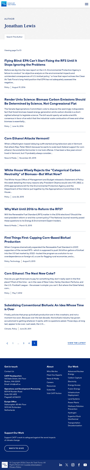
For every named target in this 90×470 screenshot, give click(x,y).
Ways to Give (16, 448)
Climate (7, 329)
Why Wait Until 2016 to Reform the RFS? (33, 209)
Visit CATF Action (54, 393)
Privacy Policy (15, 467)
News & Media (10, 158)
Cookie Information (32, 465)
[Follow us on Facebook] (79, 465)
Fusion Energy (74, 389)
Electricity (72, 381)
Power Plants (73, 402)
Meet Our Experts (54, 375)
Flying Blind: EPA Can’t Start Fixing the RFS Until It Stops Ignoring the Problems (40, 63)
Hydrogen (72, 412)
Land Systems (74, 399)
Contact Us (9, 371)
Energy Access (74, 385)
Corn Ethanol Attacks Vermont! (26, 138)
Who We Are (52, 371)
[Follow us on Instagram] (73, 465)
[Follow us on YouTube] (85, 465)
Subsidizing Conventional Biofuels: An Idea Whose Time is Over (44, 307)
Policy (6, 87)
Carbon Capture (75, 378)
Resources (51, 386)
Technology (15, 261)
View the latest (77, 343)
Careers (50, 382)
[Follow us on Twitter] (66, 465)
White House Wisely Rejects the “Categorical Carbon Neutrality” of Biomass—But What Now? (42, 172)
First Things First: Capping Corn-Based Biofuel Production (37, 240)
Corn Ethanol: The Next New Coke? (29, 273)
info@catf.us (15, 384)
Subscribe (51, 389)
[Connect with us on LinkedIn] (60, 465)
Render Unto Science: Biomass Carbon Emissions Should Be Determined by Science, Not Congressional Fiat (44, 102)
